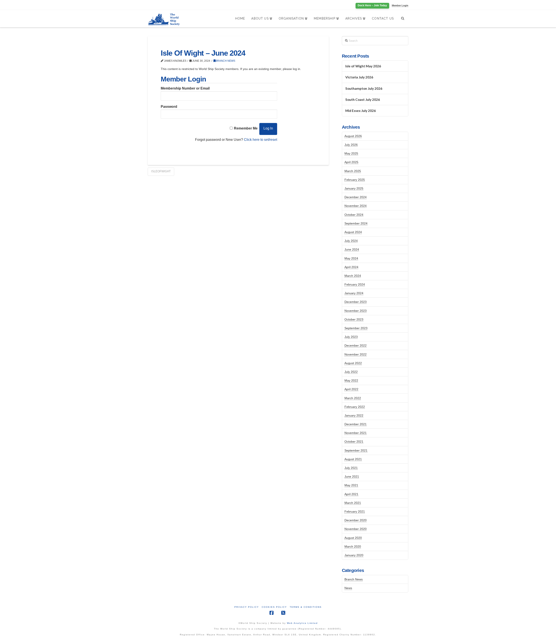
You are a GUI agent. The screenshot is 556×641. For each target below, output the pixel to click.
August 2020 (353, 538)
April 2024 (351, 267)
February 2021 (354, 511)
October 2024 (353, 214)
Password (169, 106)
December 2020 (355, 520)
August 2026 (353, 136)
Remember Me (246, 128)
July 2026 (351, 144)
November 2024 (355, 206)
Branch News (225, 60)
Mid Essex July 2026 (360, 111)
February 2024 (354, 284)
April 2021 (351, 494)
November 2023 (355, 310)
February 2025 (354, 179)
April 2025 (351, 162)
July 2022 (351, 372)
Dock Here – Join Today (372, 5)
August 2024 (353, 232)
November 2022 (355, 354)
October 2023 (353, 319)
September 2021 (355, 450)
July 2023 (351, 337)
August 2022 (353, 363)
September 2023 (355, 328)
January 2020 (353, 555)
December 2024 (355, 197)
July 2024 (351, 240)
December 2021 (355, 424)
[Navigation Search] (402, 18)
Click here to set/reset (260, 139)
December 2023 (355, 302)
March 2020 (352, 546)
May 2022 (351, 380)
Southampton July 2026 (363, 88)
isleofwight (161, 171)
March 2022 (352, 398)
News (348, 588)
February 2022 (354, 407)
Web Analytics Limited (302, 623)
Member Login (400, 5)
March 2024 (352, 275)
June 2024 (351, 249)
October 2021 (353, 441)
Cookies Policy (274, 607)
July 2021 (351, 468)
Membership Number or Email (185, 88)
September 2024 (355, 223)
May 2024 (351, 258)
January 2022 (353, 415)
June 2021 (351, 476)
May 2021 (351, 485)
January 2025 (353, 188)
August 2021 (353, 459)
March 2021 (352, 503)
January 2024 (353, 293)
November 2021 (355, 433)
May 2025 (351, 153)
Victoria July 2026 (359, 77)
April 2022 (351, 389)
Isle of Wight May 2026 (363, 66)
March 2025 (352, 171)
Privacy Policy (246, 607)
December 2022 (355, 345)
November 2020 (355, 529)
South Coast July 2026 (362, 99)
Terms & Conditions (306, 607)
